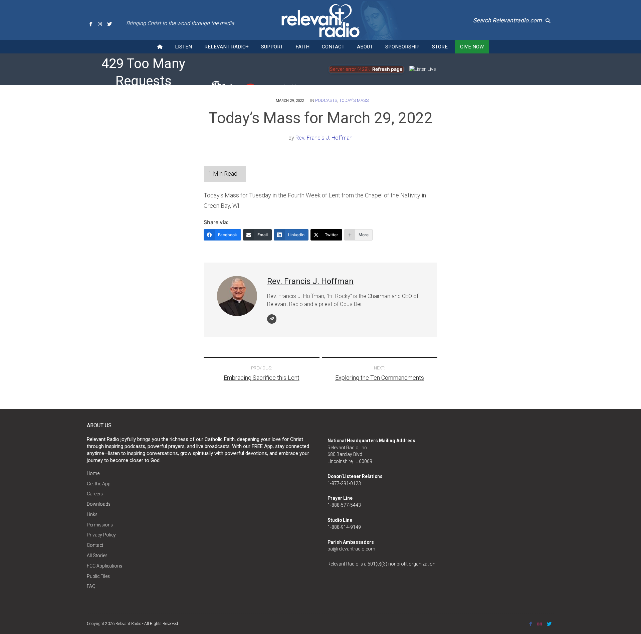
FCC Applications (104, 566)
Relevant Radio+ (226, 47)
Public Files (98, 576)
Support (272, 47)
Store (440, 47)
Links (92, 514)
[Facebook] (91, 24)
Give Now (472, 47)
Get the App (99, 483)
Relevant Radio (128, 623)
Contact (333, 47)
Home (93, 473)
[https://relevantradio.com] (271, 319)
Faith (302, 47)
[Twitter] (109, 24)
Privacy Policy (101, 534)
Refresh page (387, 69)
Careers (95, 493)
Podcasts (326, 100)
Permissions (100, 524)
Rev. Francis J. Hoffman (324, 138)
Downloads (99, 504)
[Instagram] (99, 24)
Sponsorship (402, 47)
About (365, 47)
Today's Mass (354, 100)
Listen (183, 47)
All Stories (97, 555)
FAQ (91, 586)
